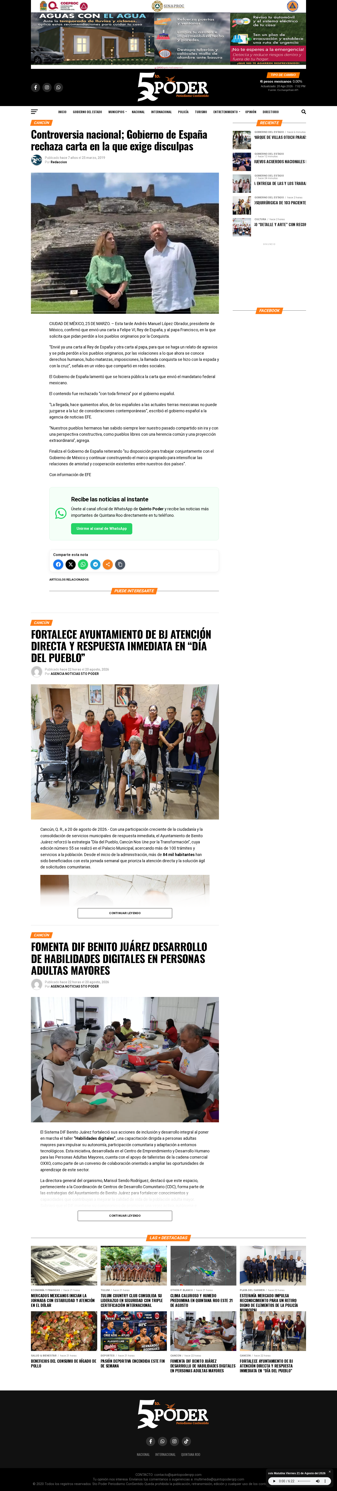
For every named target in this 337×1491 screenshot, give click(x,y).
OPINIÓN (250, 111)
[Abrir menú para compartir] (108, 564)
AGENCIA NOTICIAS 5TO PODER (75, 674)
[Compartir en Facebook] (58, 564)
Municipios (116, 111)
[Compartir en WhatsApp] (83, 564)
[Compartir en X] (71, 564)
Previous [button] (36, 33)
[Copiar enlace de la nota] (120, 564)
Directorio (271, 111)
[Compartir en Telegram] (95, 564)
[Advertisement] (269, 275)
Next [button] (300, 33)
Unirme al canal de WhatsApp (102, 528)
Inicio (62, 111)
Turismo (201, 111)
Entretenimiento (225, 111)
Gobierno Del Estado (87, 111)
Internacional (161, 111)
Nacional (138, 111)
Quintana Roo (190, 1454)
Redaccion (59, 162)
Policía (183, 111)
